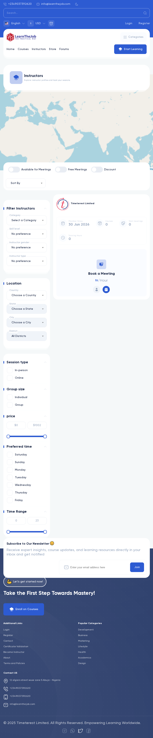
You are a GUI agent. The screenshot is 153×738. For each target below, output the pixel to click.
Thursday (21, 492)
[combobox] (26, 183)
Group (19, 404)
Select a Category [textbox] (24, 220)
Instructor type (17, 256)
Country (13, 290)
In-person (21, 370)
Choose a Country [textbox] (24, 295)
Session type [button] (17, 362)
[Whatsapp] (72, 730)
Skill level (14, 229)
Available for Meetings (36, 169)
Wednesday (23, 485)
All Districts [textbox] (19, 336)
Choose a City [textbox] (21, 322)
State (12, 304)
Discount (110, 169)
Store (52, 49)
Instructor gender (19, 242)
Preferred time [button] (19, 446)
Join (137, 567)
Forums (64, 49)
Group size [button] (16, 389)
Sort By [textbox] (15, 183)
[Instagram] (64, 730)
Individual (21, 397)
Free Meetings (77, 169)
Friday (19, 500)
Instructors (39, 49)
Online (19, 377)
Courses (23, 49)
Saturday (21, 454)
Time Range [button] (17, 511)
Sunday (20, 462)
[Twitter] (80, 730)
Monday (20, 469)
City (11, 317)
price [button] (11, 416)
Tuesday (20, 477)
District (13, 331)
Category (14, 215)
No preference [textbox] (21, 234)
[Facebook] (88, 730)
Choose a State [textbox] (22, 309)
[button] (45, 208)
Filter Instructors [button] (21, 208)
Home (11, 49)
